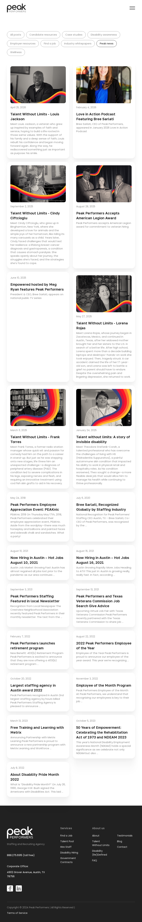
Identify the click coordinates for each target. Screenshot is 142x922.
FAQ (94, 860)
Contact (122, 847)
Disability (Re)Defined (99, 853)
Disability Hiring (69, 852)
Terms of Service (17, 913)
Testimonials (124, 835)
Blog (119, 841)
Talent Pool (67, 841)
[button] (132, 8)
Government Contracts (68, 860)
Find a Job (66, 835)
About (95, 835)
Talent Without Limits (100, 843)
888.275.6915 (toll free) (21, 855)
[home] (16, 7)
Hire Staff (66, 847)
